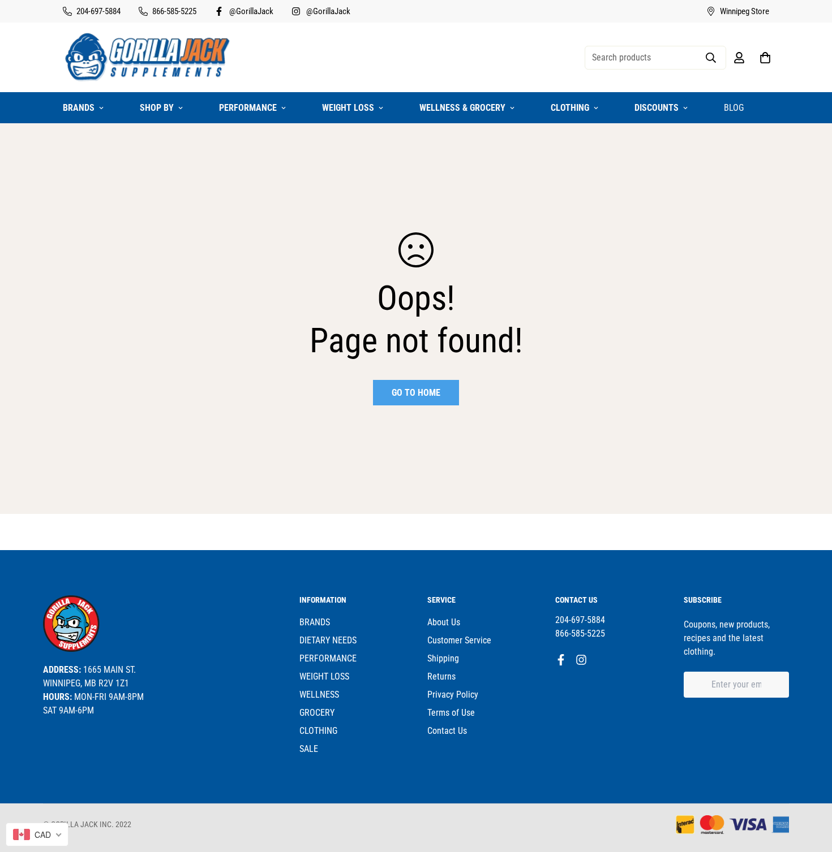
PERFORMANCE (248, 107)
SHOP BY (157, 107)
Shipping (443, 658)
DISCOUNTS (656, 107)
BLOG (734, 107)
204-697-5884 (580, 620)
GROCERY (316, 712)
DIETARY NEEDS (328, 640)
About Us (443, 622)
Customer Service (459, 640)
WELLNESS (319, 694)
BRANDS (79, 107)
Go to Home (416, 392)
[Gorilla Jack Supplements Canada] (148, 57)
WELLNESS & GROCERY (462, 107)
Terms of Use (451, 712)
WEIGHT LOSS (348, 107)
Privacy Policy (452, 694)
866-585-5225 (580, 633)
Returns (441, 676)
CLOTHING (570, 107)
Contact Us (447, 730)
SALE (308, 748)
